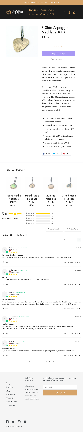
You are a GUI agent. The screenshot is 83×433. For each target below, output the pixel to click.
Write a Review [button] (74, 229)
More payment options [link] (58, 59)
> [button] (53, 361)
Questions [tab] (20, 235)
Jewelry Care (11, 401)
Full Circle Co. (17, 426)
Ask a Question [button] (55, 229)
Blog (8, 390)
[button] (76, 262)
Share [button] (6, 262)
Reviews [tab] (6, 235)
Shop (8, 383)
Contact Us (10, 405)
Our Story (10, 387)
